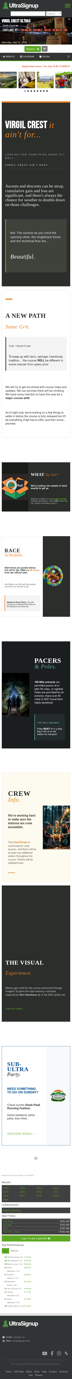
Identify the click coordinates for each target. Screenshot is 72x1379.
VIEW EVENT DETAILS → (21, 1133)
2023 (39, 1188)
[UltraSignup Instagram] (59, 1353)
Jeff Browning (13, 1257)
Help (44, 1371)
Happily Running (11, 1210)
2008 (6, 1199)
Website (10, 56)
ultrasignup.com (21, 1340)
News (29, 1371)
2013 (55, 1191)
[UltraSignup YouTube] (45, 1353)
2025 (6, 1188)
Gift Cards (19, 1371)
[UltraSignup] (20, 5)
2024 (22, 1188)
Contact (53, 1371)
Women (14, 1250)
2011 (22, 1195)
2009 (56, 1195)
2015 (22, 1191)
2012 (5, 1195)
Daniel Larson (13, 1264)
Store (36, 1371)
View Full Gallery (14, 1008)
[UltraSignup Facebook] (52, 1353)
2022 (56, 1188)
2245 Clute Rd (10, 25)
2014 (39, 1191)
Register (31, 49)
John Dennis (12, 1288)
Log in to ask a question (34, 1238)
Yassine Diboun (13, 1306)
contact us (19, 1337)
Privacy (39, 1375)
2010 (39, 1195)
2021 (5, 1191)
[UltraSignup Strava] (66, 1353)
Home (9, 1371)
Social (46, 56)
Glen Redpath (12, 1260)
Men (5, 1251)
